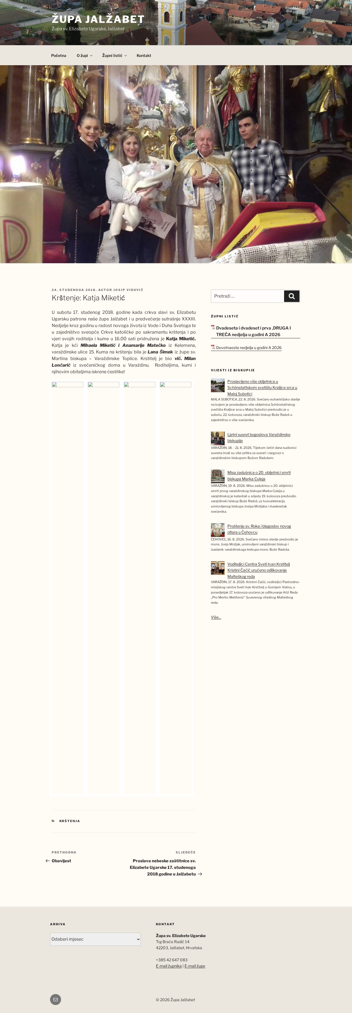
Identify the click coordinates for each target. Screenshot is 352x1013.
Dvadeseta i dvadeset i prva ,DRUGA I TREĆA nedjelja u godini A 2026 (253, 331)
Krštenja (70, 821)
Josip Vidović (128, 290)
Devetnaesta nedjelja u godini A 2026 (249, 347)
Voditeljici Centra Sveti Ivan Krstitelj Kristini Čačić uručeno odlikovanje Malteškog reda (258, 570)
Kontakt (144, 55)
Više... (216, 617)
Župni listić (112, 55)
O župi (82, 55)
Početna (58, 55)
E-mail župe (195, 965)
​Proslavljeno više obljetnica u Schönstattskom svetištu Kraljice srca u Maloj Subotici (262, 387)
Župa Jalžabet (98, 19)
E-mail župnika (169, 965)
